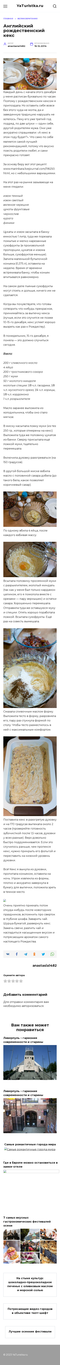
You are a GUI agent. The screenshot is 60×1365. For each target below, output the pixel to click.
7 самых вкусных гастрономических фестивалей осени (27, 1221)
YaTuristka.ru (30, 5)
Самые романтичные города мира (30, 1144)
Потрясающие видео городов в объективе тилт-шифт (30, 1310)
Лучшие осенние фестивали (30, 1331)
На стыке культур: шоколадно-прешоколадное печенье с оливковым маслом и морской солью (30, 1284)
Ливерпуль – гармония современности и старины (23, 1093)
